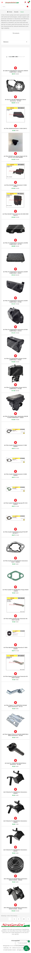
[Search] (27, 6)
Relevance (15, 42)
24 (24, 919)
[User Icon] (25, 2)
